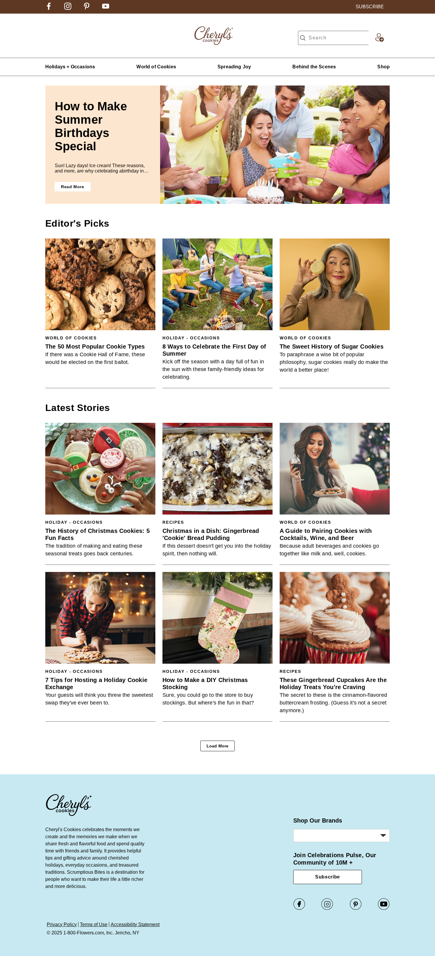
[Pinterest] (356, 908)
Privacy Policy (62, 924)
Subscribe (327, 876)
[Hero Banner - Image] (275, 145)
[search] (302, 38)
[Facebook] (299, 908)
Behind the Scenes (314, 66)
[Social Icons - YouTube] (105, 8)
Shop (383, 66)
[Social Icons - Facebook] (48, 8)
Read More (72, 186)
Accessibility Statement (135, 924)
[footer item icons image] (69, 815)
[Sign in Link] (379, 40)
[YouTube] (384, 908)
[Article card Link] (100, 284)
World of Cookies (156, 66)
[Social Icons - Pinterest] (86, 8)
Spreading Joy (234, 66)
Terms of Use (93, 924)
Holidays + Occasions (70, 66)
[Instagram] (327, 908)
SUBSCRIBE (370, 6)
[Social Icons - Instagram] (67, 8)
